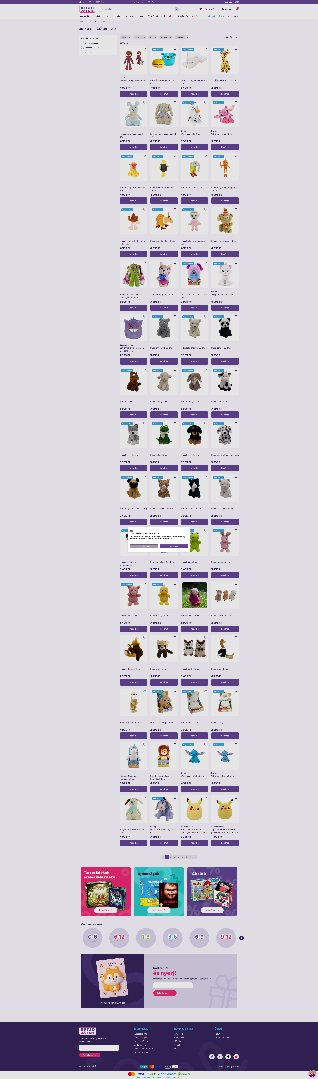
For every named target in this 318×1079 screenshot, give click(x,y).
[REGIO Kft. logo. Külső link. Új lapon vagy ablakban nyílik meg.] (132, 531)
